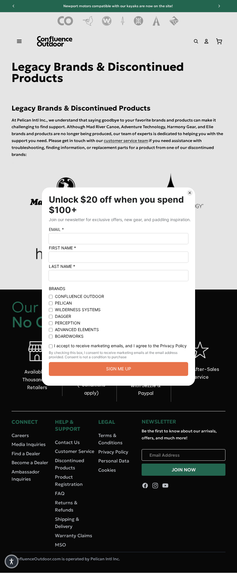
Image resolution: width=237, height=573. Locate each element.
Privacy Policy (113, 452)
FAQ (59, 493)
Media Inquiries (29, 444)
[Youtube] (165, 485)
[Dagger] (123, 21)
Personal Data (113, 461)
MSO (60, 545)
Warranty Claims (73, 535)
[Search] (196, 41)
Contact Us (67, 442)
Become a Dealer (30, 463)
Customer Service (74, 451)
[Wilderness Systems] (107, 21)
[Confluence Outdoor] (65, 21)
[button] (11, 561)
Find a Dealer (26, 453)
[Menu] (19, 41)
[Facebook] (145, 485)
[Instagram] (155, 485)
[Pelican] (88, 21)
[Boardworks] (174, 21)
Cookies (107, 470)
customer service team (126, 140)
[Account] (206, 41)
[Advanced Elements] (156, 21)
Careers (20, 435)
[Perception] (138, 21)
